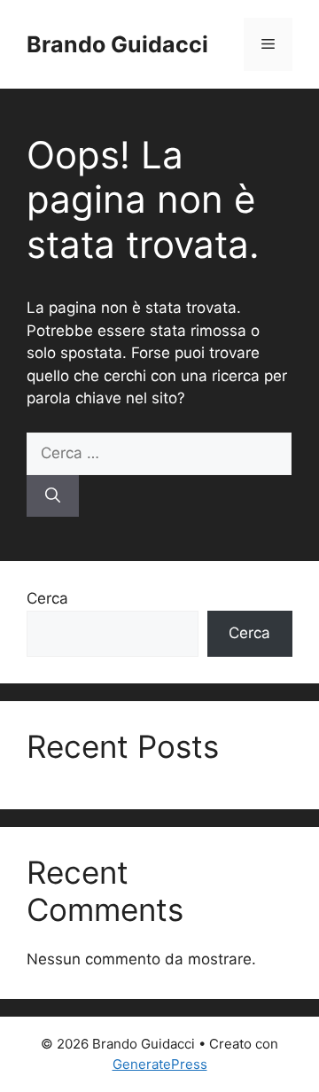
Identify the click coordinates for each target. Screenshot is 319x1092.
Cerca (47, 598)
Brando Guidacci (117, 44)
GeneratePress (160, 1064)
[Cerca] (53, 496)
